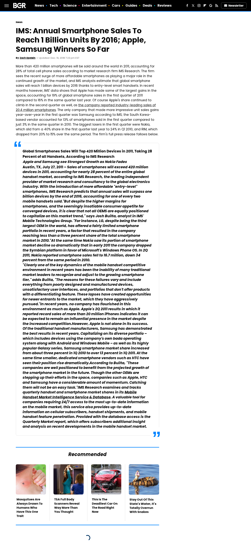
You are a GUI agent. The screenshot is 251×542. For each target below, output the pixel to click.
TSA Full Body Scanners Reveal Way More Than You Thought (67, 505)
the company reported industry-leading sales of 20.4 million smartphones (86, 108)
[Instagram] (199, 5)
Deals (147, 5)
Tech (54, 5)
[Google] (210, 5)
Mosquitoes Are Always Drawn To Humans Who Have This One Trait (29, 507)
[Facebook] (187, 5)
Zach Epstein (27, 57)
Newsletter (235, 5)
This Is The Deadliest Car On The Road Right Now (105, 505)
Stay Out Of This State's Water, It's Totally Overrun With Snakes (143, 506)
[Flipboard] (204, 5)
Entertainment (94, 5)
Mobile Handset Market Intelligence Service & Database (80, 395)
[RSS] (216, 5)
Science (70, 5)
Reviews (164, 5)
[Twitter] (193, 5)
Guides (131, 5)
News (39, 5)
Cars (116, 5)
